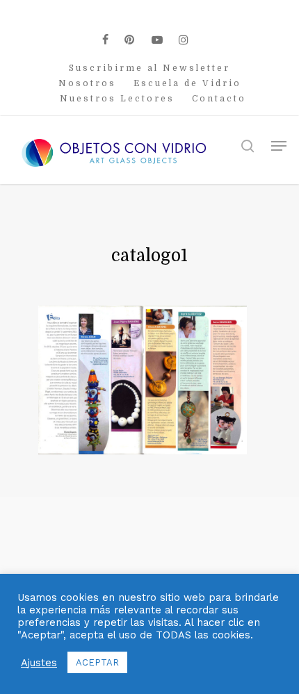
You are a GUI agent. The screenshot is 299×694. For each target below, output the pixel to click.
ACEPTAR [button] (97, 662)
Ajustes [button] (39, 662)
